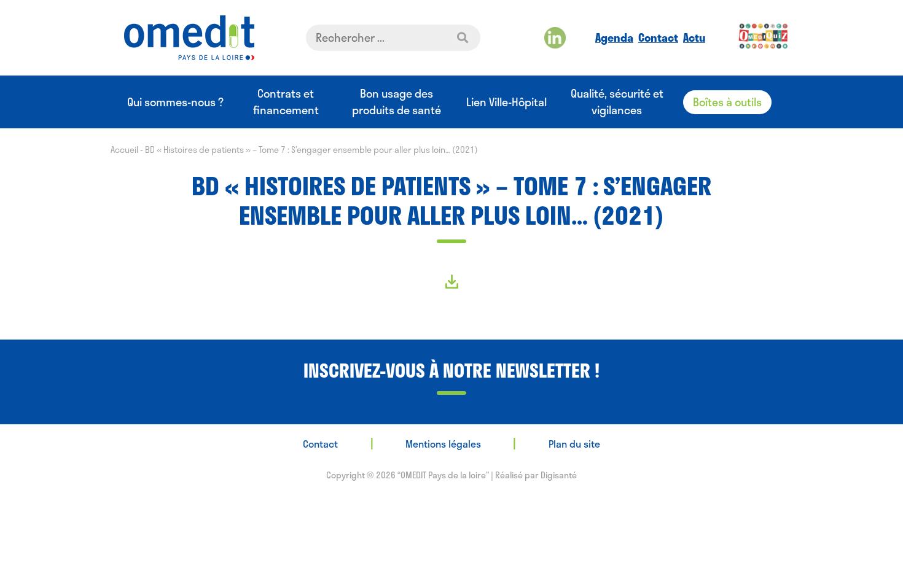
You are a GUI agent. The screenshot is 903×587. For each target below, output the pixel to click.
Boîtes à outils (727, 102)
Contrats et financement (286, 102)
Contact (658, 37)
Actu (694, 37)
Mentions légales (443, 443)
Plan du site (574, 443)
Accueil (124, 149)
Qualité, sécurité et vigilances (617, 102)
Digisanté (559, 474)
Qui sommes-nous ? (175, 102)
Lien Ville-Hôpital (506, 102)
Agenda (614, 37)
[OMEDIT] (189, 37)
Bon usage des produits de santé (396, 102)
